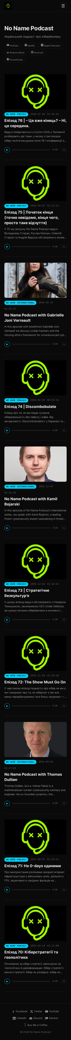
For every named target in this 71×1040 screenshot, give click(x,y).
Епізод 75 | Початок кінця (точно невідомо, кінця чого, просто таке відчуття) (31, 217)
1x (64, 150)
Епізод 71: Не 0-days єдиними (32, 866)
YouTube (13, 45)
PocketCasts (16, 59)
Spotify (31, 45)
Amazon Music (17, 52)
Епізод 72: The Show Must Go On (35, 682)
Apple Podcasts (52, 45)
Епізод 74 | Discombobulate (30, 406)
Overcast (38, 52)
